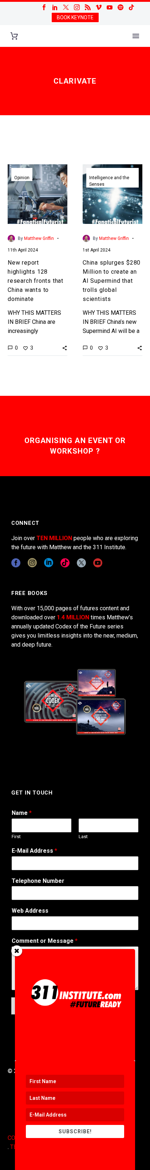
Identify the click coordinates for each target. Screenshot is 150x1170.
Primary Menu (135, 36)
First (16, 836)
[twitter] (81, 562)
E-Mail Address (34, 850)
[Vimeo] (98, 7)
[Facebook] (44, 7)
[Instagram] (76, 7)
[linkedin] (48, 562)
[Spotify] (120, 7)
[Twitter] (65, 7)
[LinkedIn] (55, 7)
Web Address (30, 910)
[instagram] (32, 562)
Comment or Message (45, 940)
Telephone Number (38, 880)
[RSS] (87, 7)
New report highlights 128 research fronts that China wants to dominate (35, 280)
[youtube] (97, 562)
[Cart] (14, 36)
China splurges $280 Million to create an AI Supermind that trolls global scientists (112, 280)
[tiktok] (65, 562)
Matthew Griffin (39, 238)
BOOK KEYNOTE (75, 17)
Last (83, 836)
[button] (64, 348)
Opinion (21, 177)
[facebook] (15, 562)
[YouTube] (109, 7)
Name (22, 812)
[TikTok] (131, 7)
